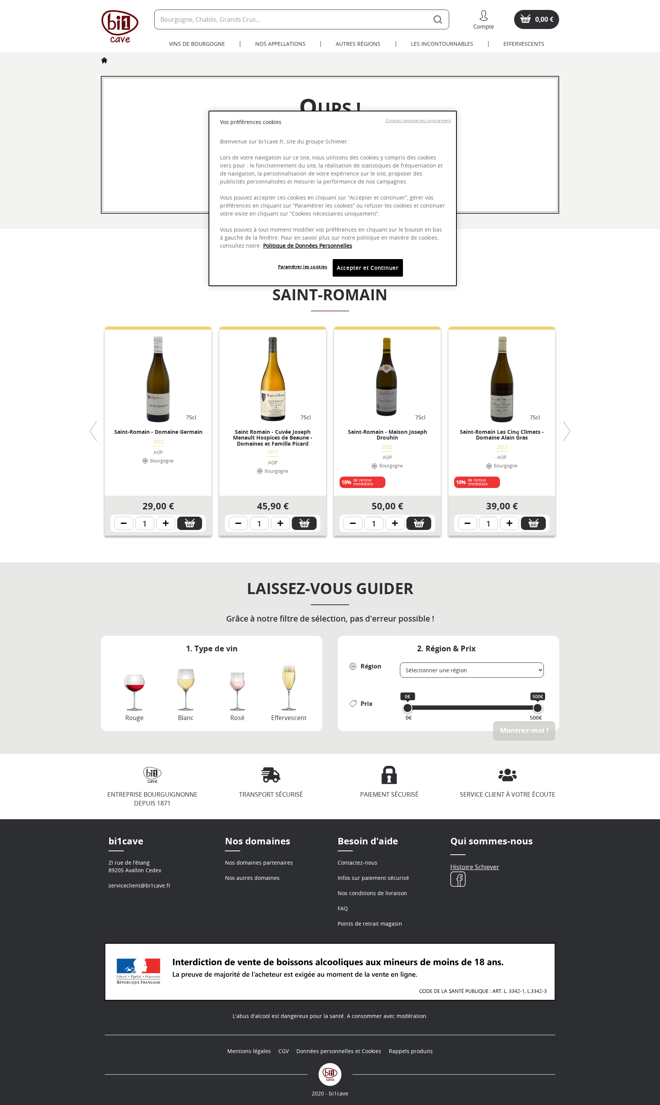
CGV (283, 1051)
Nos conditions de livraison (372, 893)
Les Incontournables (442, 44)
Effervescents (523, 44)
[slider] (407, 708)
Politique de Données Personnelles (307, 245)
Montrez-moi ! (524, 730)
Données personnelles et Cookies (338, 1051)
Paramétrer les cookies (302, 266)
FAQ (343, 908)
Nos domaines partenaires (259, 862)
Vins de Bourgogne (197, 44)
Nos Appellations (280, 44)
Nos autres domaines (252, 877)
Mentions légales (249, 1051)
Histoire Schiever (474, 867)
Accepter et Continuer (368, 267)
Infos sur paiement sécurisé (373, 877)
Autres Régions (358, 44)
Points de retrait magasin (370, 923)
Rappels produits (411, 1051)
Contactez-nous (357, 862)
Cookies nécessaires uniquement (418, 120)
